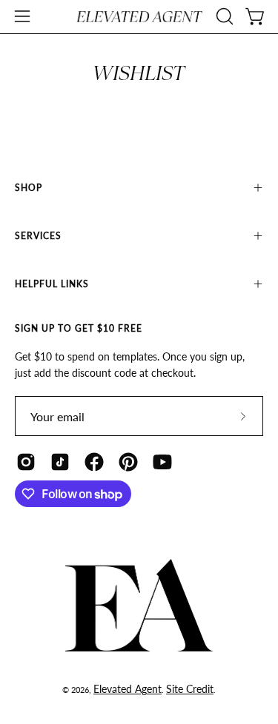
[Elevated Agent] (139, 16)
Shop (28, 187)
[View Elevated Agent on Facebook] (94, 462)
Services (38, 235)
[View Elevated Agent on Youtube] (162, 462)
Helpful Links (52, 283)
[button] (223, 16)
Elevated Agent (127, 689)
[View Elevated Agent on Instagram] (26, 462)
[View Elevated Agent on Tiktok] (60, 462)
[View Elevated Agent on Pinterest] (128, 462)
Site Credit (190, 689)
